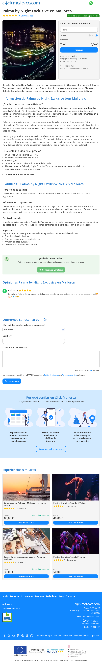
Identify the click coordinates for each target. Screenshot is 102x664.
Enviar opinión (12, 381)
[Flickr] (22, 635)
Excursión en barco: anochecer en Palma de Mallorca (24, 558)
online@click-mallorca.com (88, 616)
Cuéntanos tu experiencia (14, 347)
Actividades (51, 596)
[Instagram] (31, 635)
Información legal (44, 635)
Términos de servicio (69, 375)
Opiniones (95, 635)
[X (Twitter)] (9, 635)
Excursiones (27, 596)
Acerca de (14, 596)
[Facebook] (4, 635)
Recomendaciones (10, 608)
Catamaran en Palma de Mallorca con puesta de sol (25, 504)
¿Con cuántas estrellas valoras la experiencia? (23, 325)
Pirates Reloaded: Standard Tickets (69, 503)
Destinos (39, 596)
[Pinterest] (27, 635)
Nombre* (7, 336)
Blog (61, 596)
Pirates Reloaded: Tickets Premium (69, 557)
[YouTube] (13, 635)
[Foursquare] (18, 635)
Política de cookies (81, 635)
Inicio (5, 596)
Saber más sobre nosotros (51, 449)
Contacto (70, 596)
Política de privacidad (51, 375)
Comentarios (25, 15)
